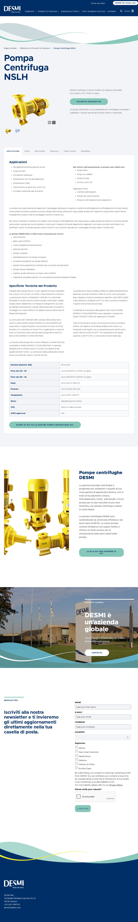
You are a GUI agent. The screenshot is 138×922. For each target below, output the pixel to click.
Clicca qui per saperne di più (101, 552)
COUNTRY (80, 732)
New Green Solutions (89, 752)
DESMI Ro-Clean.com (125, 3)
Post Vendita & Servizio (93, 11)
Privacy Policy (116, 785)
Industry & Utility (86, 764)
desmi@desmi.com (105, 782)
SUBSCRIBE (83, 808)
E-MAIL (78, 712)
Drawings (85, 151)
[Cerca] (121, 11)
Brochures (40, 151)
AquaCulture (85, 756)
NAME (78, 702)
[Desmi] (12, 9)
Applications (13, 151)
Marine (82, 748)
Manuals (54, 151)
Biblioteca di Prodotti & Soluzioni (35, 48)
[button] (54, 122)
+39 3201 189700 (12, 905)
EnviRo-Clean (85, 768)
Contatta (111, 11)
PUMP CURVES (70, 151)
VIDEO (27, 151)
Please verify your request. (88, 789)
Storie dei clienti (98, 3)
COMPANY (80, 722)
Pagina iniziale (10, 48)
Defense (82, 760)
